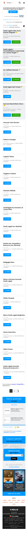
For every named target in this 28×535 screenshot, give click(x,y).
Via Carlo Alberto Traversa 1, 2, (10, 109)
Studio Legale (5, 34)
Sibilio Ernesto (8, 349)
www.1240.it (16, 16)
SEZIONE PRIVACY (21, 513)
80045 (12, 36)
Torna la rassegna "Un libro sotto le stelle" (8, 486)
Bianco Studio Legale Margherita (14, 315)
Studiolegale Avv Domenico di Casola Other (13, 208)
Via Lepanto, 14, (7, 177)
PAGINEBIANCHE (12, 519)
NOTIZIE (4, 500)
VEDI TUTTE (14, 405)
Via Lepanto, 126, (7, 230)
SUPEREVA (21, 520)
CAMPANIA (5, 37)
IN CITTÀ (11, 502)
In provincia (11, 27)
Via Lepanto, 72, (7, 194)
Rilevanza (10, 25)
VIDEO (18, 500)
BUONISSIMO (16, 520)
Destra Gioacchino (9, 332)
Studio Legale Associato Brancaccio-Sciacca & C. (11, 367)
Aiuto (18, 523)
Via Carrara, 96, (7, 36)
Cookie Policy (21, 522)
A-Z (14, 25)
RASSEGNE (8, 482)
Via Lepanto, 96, (7, 213)
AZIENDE (22, 502)
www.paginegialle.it (18, 427)
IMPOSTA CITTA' (14, 513)
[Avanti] (17, 391)
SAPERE (23, 500)
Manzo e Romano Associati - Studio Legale (12, 280)
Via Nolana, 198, (7, 90)
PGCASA (7, 519)
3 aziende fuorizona (18, 22)
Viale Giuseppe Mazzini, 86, (10, 73)
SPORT (9, 500)
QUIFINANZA (11, 520)
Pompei (9, 3)
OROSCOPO (5, 502)
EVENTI (14, 504)
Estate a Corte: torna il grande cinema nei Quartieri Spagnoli (19, 487)
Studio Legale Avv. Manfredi (12, 226)
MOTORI (14, 500)
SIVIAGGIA (7, 520)
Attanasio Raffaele (9, 191)
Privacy (16, 522)
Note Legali (11, 522)
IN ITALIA (17, 502)
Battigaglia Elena (8, 262)
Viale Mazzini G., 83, (8, 266)
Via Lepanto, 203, (7, 160)
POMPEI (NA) (17, 36)
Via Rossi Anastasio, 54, (9, 319)
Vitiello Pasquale (8, 298)
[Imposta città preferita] (4, 2)
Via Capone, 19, (7, 56)
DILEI (22, 519)
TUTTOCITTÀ (18, 519)
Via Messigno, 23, (7, 126)
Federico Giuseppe (9, 139)
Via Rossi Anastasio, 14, (9, 336)
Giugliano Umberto (9, 174)
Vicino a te (17, 27)
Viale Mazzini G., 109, (8, 249)
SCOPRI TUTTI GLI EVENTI (14, 493)
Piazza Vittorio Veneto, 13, (9, 143)
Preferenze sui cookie (12, 523)
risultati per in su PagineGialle (12, 431)
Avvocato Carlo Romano (11, 122)
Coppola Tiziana (8, 156)
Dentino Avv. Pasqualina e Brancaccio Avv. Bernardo (11, 244)
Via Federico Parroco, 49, (9, 371)
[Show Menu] (24, 3)
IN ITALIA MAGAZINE (6, 513)
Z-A (16, 25)
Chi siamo (6, 522)
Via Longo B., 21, (7, 302)
